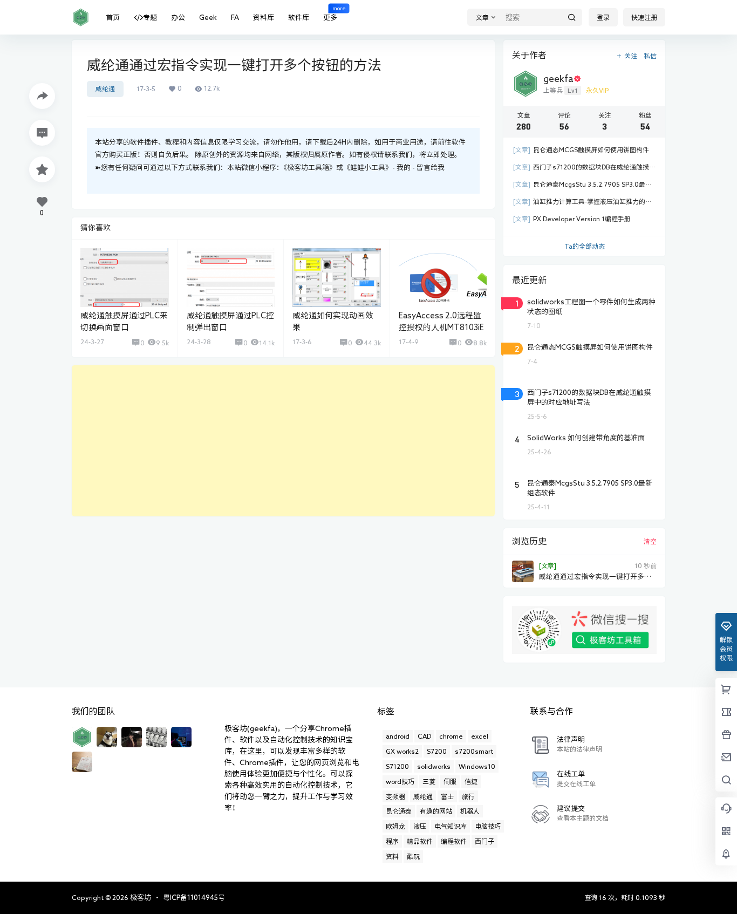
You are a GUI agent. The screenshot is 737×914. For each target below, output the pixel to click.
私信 (650, 55)
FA (235, 17)
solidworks (434, 766)
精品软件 (420, 841)
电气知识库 (450, 826)
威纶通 (105, 89)
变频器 (395, 796)
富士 (447, 796)
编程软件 (454, 841)
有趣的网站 (436, 811)
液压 (419, 826)
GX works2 (402, 751)
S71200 (397, 766)
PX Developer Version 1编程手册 (572, 219)
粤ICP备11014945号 (194, 897)
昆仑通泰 (399, 811)
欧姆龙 (395, 826)
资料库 (263, 17)
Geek (208, 17)
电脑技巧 (488, 826)
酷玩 (413, 856)
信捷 (471, 781)
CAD (424, 736)
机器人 (470, 811)
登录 (603, 17)
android (398, 736)
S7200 (437, 751)
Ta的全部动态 (584, 246)
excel (479, 736)
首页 (113, 17)
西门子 (484, 841)
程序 (392, 841)
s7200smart (474, 751)
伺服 (449, 781)
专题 (150, 17)
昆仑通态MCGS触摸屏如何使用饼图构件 (581, 150)
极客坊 (139, 897)
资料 (392, 856)
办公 (178, 17)
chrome (451, 736)
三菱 (428, 781)
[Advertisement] (283, 440)
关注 (630, 55)
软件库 (298, 17)
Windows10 (477, 766)
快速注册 (644, 17)
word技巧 (400, 781)
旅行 (468, 796)
